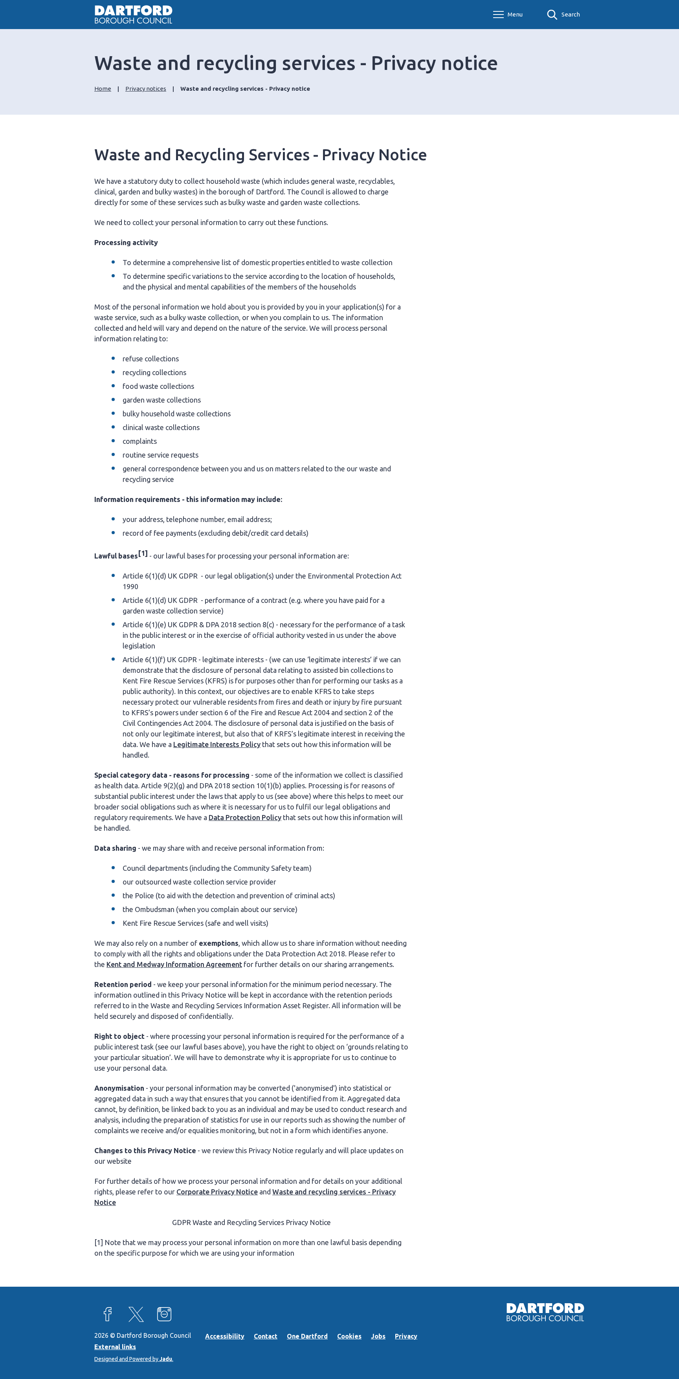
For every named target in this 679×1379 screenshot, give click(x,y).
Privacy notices (145, 88)
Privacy (406, 1336)
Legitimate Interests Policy (217, 744)
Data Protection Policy (245, 817)
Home (102, 88)
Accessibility (224, 1336)
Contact (265, 1336)
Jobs (378, 1336)
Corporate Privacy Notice (217, 1192)
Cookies (349, 1336)
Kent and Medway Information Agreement (174, 964)
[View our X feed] (136, 1314)
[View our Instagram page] (164, 1314)
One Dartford (307, 1336)
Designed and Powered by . (133, 1359)
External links (115, 1346)
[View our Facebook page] (107, 1314)
